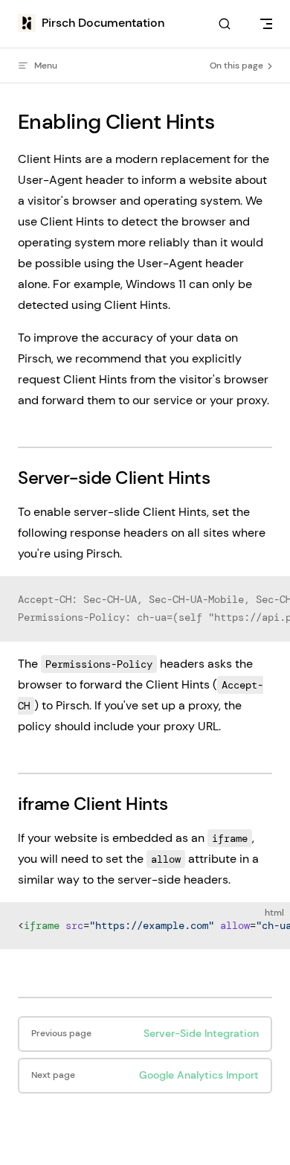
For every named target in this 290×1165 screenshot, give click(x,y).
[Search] (224, 24)
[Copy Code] (266, 600)
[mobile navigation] (266, 24)
